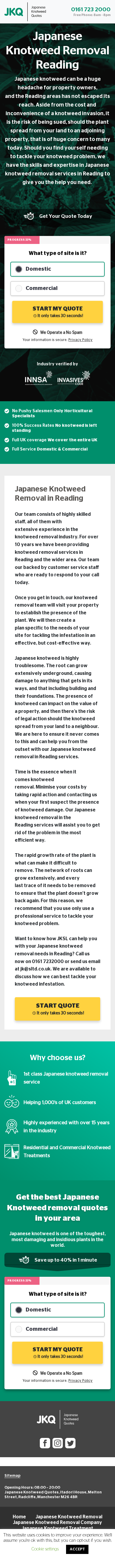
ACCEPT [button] (77, 1549)
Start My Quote (57, 312)
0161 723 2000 (91, 9)
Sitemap (12, 1476)
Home (19, 1516)
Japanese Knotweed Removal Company (57, 1522)
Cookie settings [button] (45, 1549)
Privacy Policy (80, 340)
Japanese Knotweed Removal (69, 1516)
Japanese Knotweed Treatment (57, 1528)
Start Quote (60, 1009)
